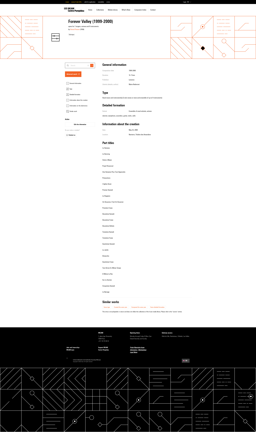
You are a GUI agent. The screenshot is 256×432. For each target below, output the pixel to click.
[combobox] (80, 65)
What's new (126, 10)
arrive (108, 2)
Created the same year (120, 307)
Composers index (140, 10)
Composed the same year (138, 307)
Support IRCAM (103, 347)
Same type (107, 307)
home (90, 10)
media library (113, 10)
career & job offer (76, 2)
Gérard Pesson (75, 29)
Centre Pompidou (103, 350)
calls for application (90, 2)
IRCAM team (70, 350)
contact (153, 10)
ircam (67, 2)
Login (184, 2)
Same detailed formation (157, 307)
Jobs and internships (73, 347)
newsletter (101, 2)
